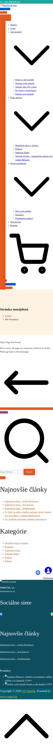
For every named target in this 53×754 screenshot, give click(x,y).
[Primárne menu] (2, 152)
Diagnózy (19, 215)
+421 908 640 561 (12, 1)
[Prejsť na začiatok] (26, 752)
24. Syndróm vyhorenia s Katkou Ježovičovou (25, 519)
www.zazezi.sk (8, 696)
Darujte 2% (5, 9)
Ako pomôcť (16, 32)
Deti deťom (15, 222)
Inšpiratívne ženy (12, 550)
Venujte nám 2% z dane (25, 87)
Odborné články (22, 152)
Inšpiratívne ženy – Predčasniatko (20, 508)
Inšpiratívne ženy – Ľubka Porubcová (21, 501)
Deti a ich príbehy (23, 211)
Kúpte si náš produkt (24, 79)
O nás (13, 28)
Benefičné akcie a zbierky (26, 145)
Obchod (3, 12)
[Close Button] (8, 17)
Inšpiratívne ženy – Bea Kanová (19, 505)
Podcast (18, 149)
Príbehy (8, 561)
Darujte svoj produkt (24, 94)
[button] (31, 76)
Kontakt (14, 225)
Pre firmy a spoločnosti (25, 90)
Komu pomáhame (18, 163)
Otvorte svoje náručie (25, 83)
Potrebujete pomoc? (24, 218)
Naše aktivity (16, 97)
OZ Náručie (28, 691)
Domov (13, 25)
